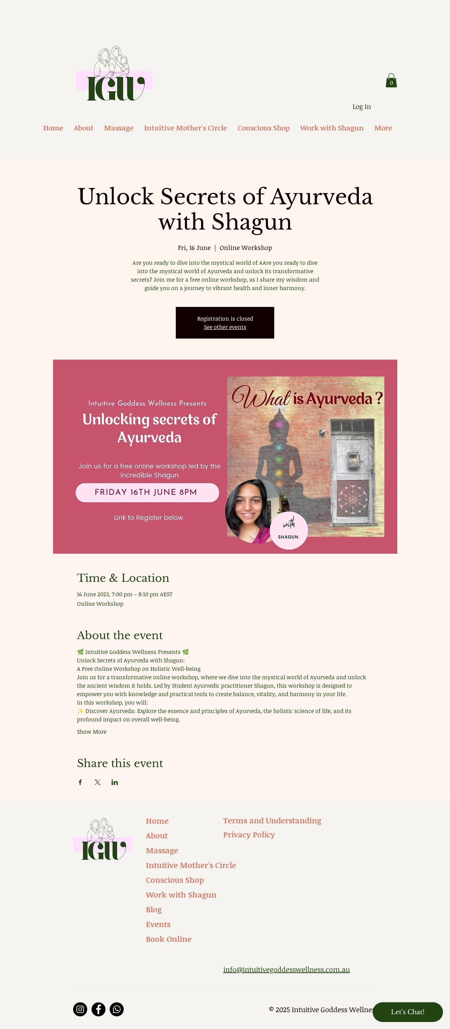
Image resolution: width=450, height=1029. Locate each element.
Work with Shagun (181, 894)
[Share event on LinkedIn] (114, 782)
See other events (225, 327)
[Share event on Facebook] (80, 782)
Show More (92, 731)
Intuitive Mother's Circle (184, 865)
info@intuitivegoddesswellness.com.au (286, 969)
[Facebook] (98, 1009)
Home (157, 820)
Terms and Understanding (272, 820)
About (157, 835)
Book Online (169, 938)
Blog (154, 909)
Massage (162, 850)
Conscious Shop (175, 879)
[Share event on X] (97, 782)
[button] (391, 80)
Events (158, 924)
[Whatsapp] (117, 1009)
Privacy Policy (249, 834)
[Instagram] (80, 1009)
